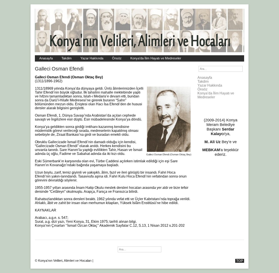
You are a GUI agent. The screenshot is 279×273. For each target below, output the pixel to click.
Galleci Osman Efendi (59, 69)
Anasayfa (46, 58)
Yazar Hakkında (91, 58)
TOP (239, 261)
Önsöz (117, 58)
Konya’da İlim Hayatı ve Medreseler (155, 58)
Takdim (66, 58)
